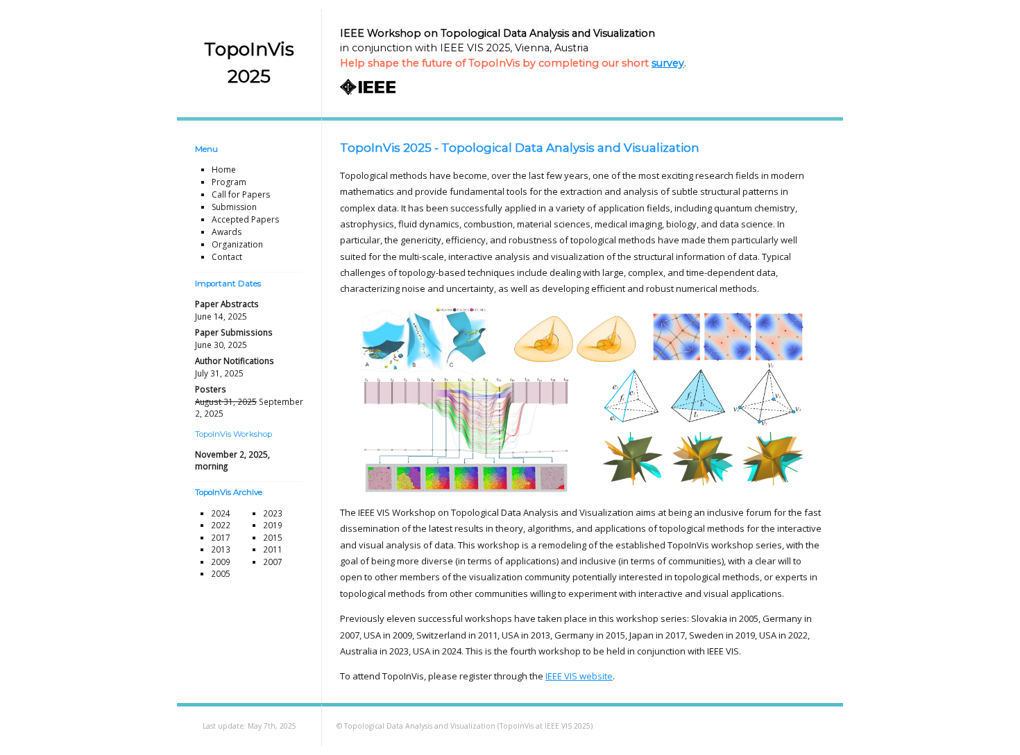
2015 (272, 537)
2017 (220, 537)
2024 (220, 513)
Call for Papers (241, 194)
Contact (227, 257)
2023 (272, 513)
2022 (220, 524)
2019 (272, 524)
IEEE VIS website (579, 676)
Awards (226, 232)
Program (229, 182)
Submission (234, 207)
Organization (237, 244)
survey (668, 63)
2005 (220, 573)
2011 (272, 549)
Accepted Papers (245, 219)
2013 (220, 549)
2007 (272, 561)
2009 (220, 561)
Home (224, 169)
